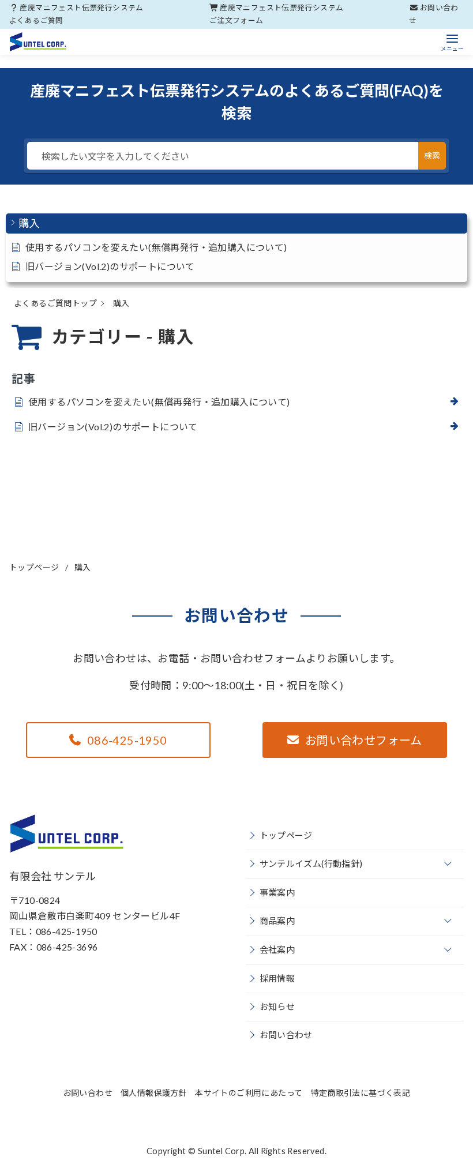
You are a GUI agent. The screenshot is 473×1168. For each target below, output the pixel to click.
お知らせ (277, 1006)
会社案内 (277, 949)
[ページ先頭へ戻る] (401, 1096)
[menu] (452, 42)
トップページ (35, 567)
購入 (82, 567)
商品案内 (277, 920)
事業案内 (277, 892)
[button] (236, 223)
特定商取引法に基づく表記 (361, 1093)
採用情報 (277, 978)
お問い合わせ (286, 1035)
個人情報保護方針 (154, 1093)
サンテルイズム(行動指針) (311, 863)
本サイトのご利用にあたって (248, 1093)
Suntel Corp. (222, 1151)
